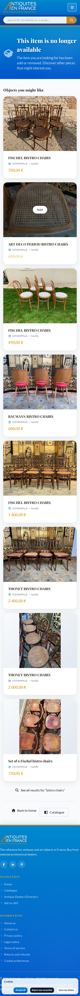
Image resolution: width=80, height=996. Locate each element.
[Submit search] (71, 20)
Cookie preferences (16, 960)
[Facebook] (3, 864)
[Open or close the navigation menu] (72, 7)
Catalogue (57, 812)
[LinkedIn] (12, 864)
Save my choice (66, 990)
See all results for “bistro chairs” (43, 790)
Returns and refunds (17, 954)
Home (8, 884)
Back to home (26, 810)
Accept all (20, 990)
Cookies (8, 981)
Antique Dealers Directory (21, 896)
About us (10, 923)
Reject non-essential (42, 990)
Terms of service (14, 948)
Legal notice (11, 942)
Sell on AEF (11, 903)
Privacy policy (13, 935)
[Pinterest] (21, 864)
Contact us (11, 929)
